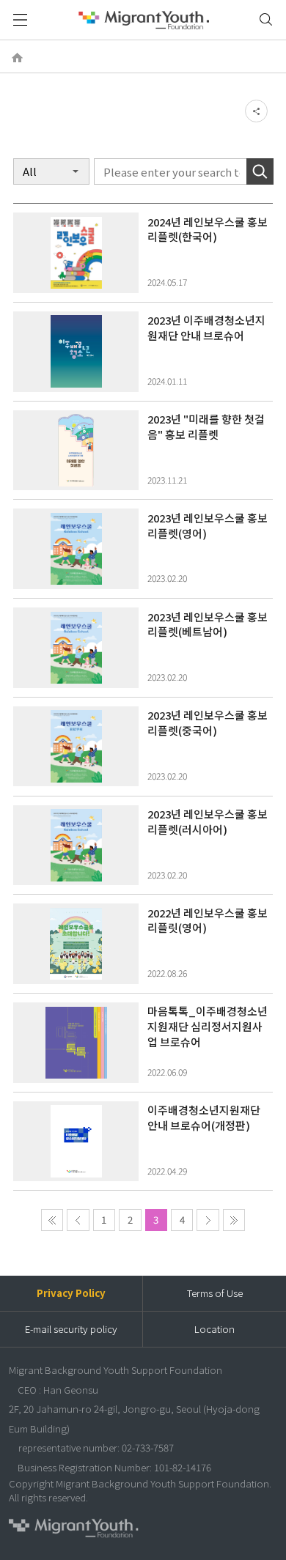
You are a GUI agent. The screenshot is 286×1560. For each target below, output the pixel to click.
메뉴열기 (20, 20)
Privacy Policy (71, 1293)
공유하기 (256, 111)
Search (260, 171)
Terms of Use (215, 1293)
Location (214, 1329)
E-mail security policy (71, 1329)
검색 (266, 19)
